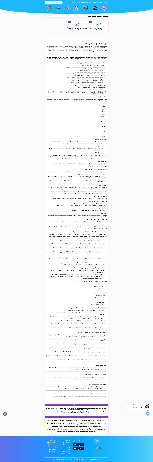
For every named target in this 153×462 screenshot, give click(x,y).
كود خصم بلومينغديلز (66, 455)
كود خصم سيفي (66, 447)
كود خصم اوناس (51, 444)
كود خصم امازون (66, 442)
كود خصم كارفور (66, 444)
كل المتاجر (95, 2)
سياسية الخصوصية (78, 440)
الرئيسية (100, 2)
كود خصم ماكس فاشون (52, 442)
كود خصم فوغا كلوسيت (52, 453)
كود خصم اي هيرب (52, 446)
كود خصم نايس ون (66, 453)
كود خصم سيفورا (52, 449)
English (73, 2)
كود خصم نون (52, 451)
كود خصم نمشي (66, 446)
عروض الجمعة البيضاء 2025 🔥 (84, 2)
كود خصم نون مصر (66, 440)
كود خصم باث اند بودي (52, 440)
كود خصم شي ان (66, 449)
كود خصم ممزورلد (52, 455)
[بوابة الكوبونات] (106, 2)
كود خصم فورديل (66, 451)
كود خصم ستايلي (52, 447)
